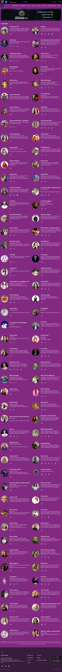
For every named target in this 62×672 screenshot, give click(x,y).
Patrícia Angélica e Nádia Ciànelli (19, 483)
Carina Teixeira (14, 107)
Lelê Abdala (44, 308)
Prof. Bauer (44, 509)
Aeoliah (43, 26)
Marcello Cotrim (14, 362)
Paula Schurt (44, 496)
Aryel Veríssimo (45, 93)
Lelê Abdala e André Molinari (18, 322)
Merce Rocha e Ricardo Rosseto (19, 416)
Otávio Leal (44, 456)
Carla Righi (44, 107)
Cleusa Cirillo (13, 147)
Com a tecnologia (55, 669)
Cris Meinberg (45, 147)
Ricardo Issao (45, 523)
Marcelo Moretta (46, 362)
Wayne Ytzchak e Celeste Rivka (50, 631)
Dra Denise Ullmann (15, 214)
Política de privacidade (41, 660)
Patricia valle (13, 497)
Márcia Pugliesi (14, 375)
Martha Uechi (14, 402)
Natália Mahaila (45, 443)
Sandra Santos (14, 550)
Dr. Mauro (12, 201)
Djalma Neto (44, 174)
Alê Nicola (13, 40)
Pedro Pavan (13, 509)
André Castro (45, 53)
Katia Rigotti (44, 281)
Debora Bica (44, 161)
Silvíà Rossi (44, 563)
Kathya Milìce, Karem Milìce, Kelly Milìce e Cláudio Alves (26, 281)
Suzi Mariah (13, 576)
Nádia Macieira (14, 442)
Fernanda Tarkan (15, 241)
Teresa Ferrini (14, 603)
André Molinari (14, 67)
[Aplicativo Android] (60, 2)
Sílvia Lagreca (14, 563)
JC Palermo (44, 254)
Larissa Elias (13, 308)
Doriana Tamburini (15, 187)
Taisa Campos (14, 590)
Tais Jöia (43, 576)
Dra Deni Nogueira (46, 201)
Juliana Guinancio (46, 268)
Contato (33, 5)
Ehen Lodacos (14, 228)
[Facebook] (53, 2)
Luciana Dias (13, 335)
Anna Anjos (44, 67)
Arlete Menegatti (46, 80)
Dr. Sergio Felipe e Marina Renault (51, 187)
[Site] (55, 2)
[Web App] (58, 2)
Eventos (44, 5)
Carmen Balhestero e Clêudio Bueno (20, 120)
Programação (22, 5)
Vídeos (28, 5)
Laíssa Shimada (14, 295)
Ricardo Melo (14, 536)
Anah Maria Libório (15, 53)
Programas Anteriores (51, 5)
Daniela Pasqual (14, 161)
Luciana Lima (44, 335)
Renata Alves (14, 523)
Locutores (38, 5)
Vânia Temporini (45, 617)
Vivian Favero (14, 630)
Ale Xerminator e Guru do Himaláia (51, 40)
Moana (12, 429)
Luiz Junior (44, 348)
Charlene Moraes (15, 134)
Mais (59, 5)
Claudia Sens (45, 134)
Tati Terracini (45, 590)
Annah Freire (13, 80)
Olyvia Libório (14, 456)
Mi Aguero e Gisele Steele (48, 415)
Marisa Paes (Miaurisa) (47, 375)
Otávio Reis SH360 (15, 469)
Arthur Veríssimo (15, 94)
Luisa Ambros (14, 348)
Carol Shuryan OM (46, 120)
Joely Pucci (13, 268)
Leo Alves (44, 322)
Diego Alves (13, 174)
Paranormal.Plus (46, 469)
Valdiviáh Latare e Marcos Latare (51, 603)
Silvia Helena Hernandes (48, 550)
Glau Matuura (45, 241)
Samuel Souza (45, 536)
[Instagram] (51, 2)
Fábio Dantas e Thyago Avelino (50, 228)
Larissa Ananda (45, 295)
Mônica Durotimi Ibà (47, 429)
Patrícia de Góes (46, 483)
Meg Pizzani (44, 402)
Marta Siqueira (45, 389)
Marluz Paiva (13, 389)
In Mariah (12, 254)
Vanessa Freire (14, 617)
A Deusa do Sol (14, 26)
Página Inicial (15, 5)
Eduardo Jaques (46, 214)
